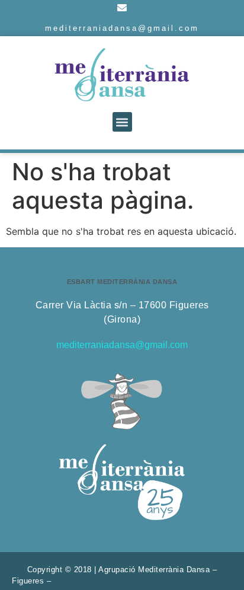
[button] (122, 122)
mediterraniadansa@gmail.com (122, 28)
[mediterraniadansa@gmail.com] (122, 7)
